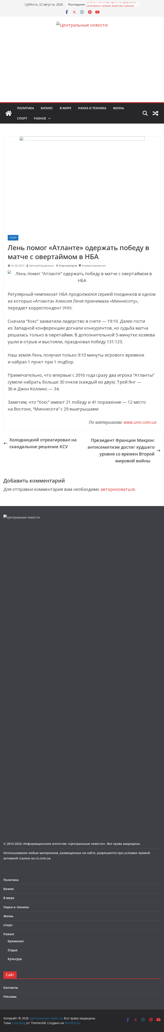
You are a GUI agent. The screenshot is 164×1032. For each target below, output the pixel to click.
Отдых (13, 950)
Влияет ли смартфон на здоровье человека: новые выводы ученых (111, 6)
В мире (65, 108)
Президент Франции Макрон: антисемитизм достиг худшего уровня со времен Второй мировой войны (121, 450)
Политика (25, 108)
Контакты (10, 988)
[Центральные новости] (8, 113)
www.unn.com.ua (140, 422)
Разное (40, 118)
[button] (48, 118)
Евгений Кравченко (41, 265)
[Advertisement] (82, 70)
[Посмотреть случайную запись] (155, 113)
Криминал (16, 941)
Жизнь (118, 108)
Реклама (9, 997)
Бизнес (47, 108)
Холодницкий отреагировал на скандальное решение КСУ (43, 443)
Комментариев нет (94, 265)
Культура (15, 959)
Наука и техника (92, 108)
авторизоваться (117, 489)
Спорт (22, 118)
